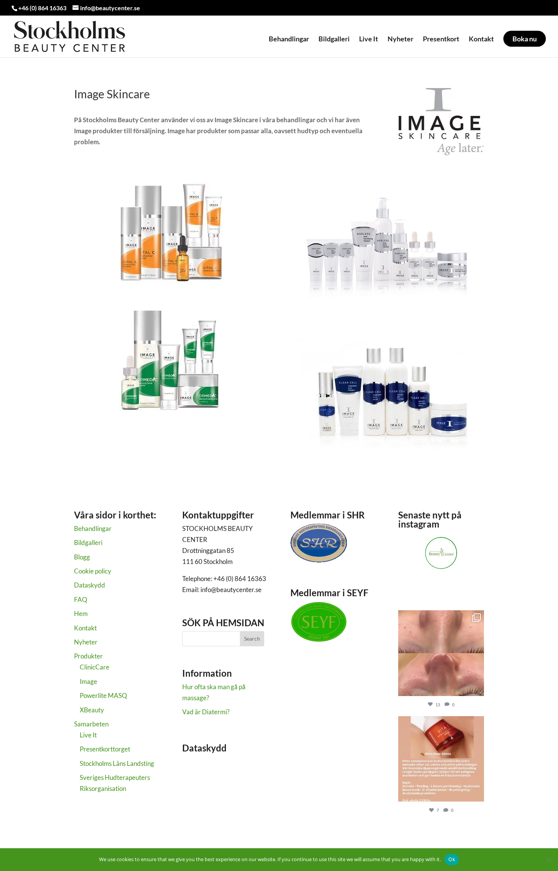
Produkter (88, 656)
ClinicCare (94, 667)
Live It (368, 39)
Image (88, 681)
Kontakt (481, 39)
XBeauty (92, 710)
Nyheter (400, 39)
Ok (451, 859)
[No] (548, 859)
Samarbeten (91, 724)
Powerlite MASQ (103, 695)
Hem (81, 613)
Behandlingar (289, 39)
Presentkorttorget (105, 749)
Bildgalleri (334, 39)
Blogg (82, 557)
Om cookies (198, 772)
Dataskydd (89, 585)
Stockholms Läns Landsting (117, 763)
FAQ (80, 599)
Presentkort (441, 39)
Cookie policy (92, 571)
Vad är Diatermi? (206, 712)
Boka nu (524, 39)
